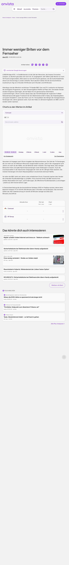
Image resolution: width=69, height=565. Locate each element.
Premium (35, 9)
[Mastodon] (32, 65)
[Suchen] (53, 9)
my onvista (27, 9)
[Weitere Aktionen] (63, 211)
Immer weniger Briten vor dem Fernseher (26, 17)
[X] (43, 65)
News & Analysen (7, 17)
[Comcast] (6, 208)
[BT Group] (6, 216)
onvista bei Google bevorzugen (16, 70)
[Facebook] (36, 65)
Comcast (11, 208)
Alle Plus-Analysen (57, 324)
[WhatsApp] (40, 65)
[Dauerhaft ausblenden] (63, 70)
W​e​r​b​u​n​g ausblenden (40, 31)
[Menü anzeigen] (14, 9)
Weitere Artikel (57, 285)
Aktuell (19, 9)
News (13, 17)
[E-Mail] (47, 65)
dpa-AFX (5, 57)
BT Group (11, 217)
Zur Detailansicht (8, 156)
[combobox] (34, 122)
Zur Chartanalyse (59, 156)
